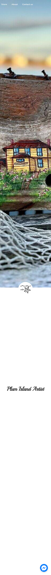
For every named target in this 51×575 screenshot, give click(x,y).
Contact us (27, 4)
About (15, 4)
